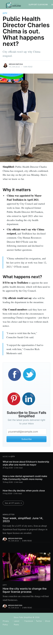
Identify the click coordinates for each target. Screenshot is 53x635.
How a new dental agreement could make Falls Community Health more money (25, 478)
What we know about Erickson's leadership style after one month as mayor (26, 463)
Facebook (28, 621)
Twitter (39, 621)
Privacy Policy (6, 623)
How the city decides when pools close (24, 490)
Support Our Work (38, 4)
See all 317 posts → (13, 503)
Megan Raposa (16, 64)
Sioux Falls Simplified (23, 617)
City (5, 13)
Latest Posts (16, 623)
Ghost (47, 621)
